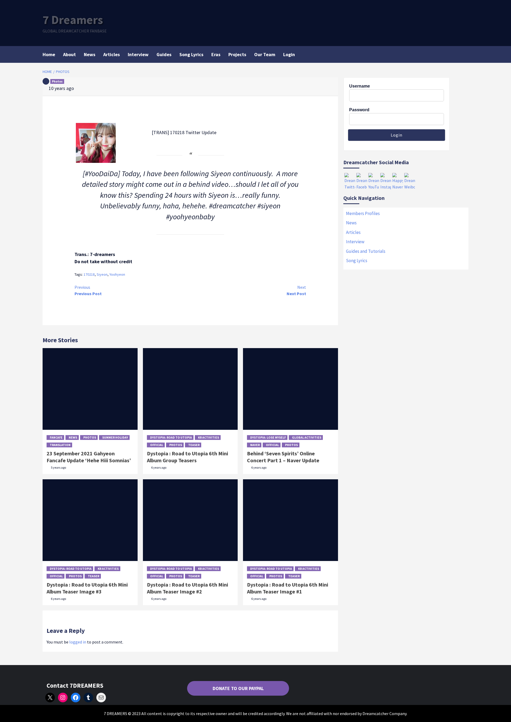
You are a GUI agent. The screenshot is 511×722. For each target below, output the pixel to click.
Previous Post (88, 290)
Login (289, 54)
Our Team (264, 54)
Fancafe (56, 437)
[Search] (465, 54)
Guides (163, 54)
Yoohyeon (117, 274)
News (89, 54)
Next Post (296, 290)
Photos (57, 81)
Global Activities (306, 437)
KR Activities (208, 437)
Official (156, 445)
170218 (89, 274)
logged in (77, 642)
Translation (60, 445)
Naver (255, 445)
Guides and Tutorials (365, 251)
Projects (237, 54)
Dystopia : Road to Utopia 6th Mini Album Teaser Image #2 (187, 588)
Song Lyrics (191, 54)
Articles (111, 54)
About (69, 54)
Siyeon (102, 274)
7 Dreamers (73, 19)
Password (359, 110)
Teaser (194, 445)
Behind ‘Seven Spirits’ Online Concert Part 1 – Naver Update (283, 457)
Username (359, 86)
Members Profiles (363, 213)
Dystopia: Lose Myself (268, 437)
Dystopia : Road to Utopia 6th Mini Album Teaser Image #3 (87, 588)
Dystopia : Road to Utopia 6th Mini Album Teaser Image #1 (287, 588)
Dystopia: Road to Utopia (171, 437)
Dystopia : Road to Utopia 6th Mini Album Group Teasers (187, 457)
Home (49, 54)
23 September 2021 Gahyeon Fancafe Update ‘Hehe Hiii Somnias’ (89, 457)
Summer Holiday (115, 437)
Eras (215, 54)
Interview (138, 54)
